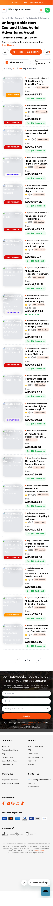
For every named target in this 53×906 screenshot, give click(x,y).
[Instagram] (17, 803)
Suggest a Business (10, 780)
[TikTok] (22, 803)
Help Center (33, 753)
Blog (3, 753)
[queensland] (31, 834)
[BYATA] (5, 834)
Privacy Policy (26, 725)
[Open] (48, 709)
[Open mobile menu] (4, 10)
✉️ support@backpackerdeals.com (39, 781)
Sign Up (26, 716)
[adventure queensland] (16, 834)
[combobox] (24, 708)
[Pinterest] (13, 803)
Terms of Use (7, 764)
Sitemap (31, 764)
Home (4, 18)
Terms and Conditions (36, 723)
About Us (5, 746)
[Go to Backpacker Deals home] (20, 10)
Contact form (33, 787)
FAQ (29, 750)
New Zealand (16, 18)
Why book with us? (35, 746)
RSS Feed (32, 761)
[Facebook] (3, 803)
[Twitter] (8, 803)
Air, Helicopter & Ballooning (37, 18)
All (5, 51)
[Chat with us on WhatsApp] (47, 10)
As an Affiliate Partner (10, 783)
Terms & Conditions (10, 750)
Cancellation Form (35, 757)
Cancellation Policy (10, 761)
